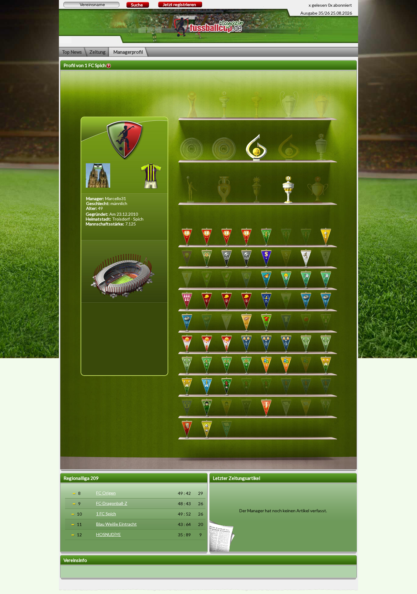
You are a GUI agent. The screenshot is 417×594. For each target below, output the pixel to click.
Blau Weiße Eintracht (116, 524)
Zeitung (97, 52)
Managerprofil (128, 52)
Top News (72, 52)
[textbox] (91, 4)
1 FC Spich (106, 513)
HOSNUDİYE (108, 534)
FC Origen (106, 492)
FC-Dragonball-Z (111, 503)
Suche (137, 4)
